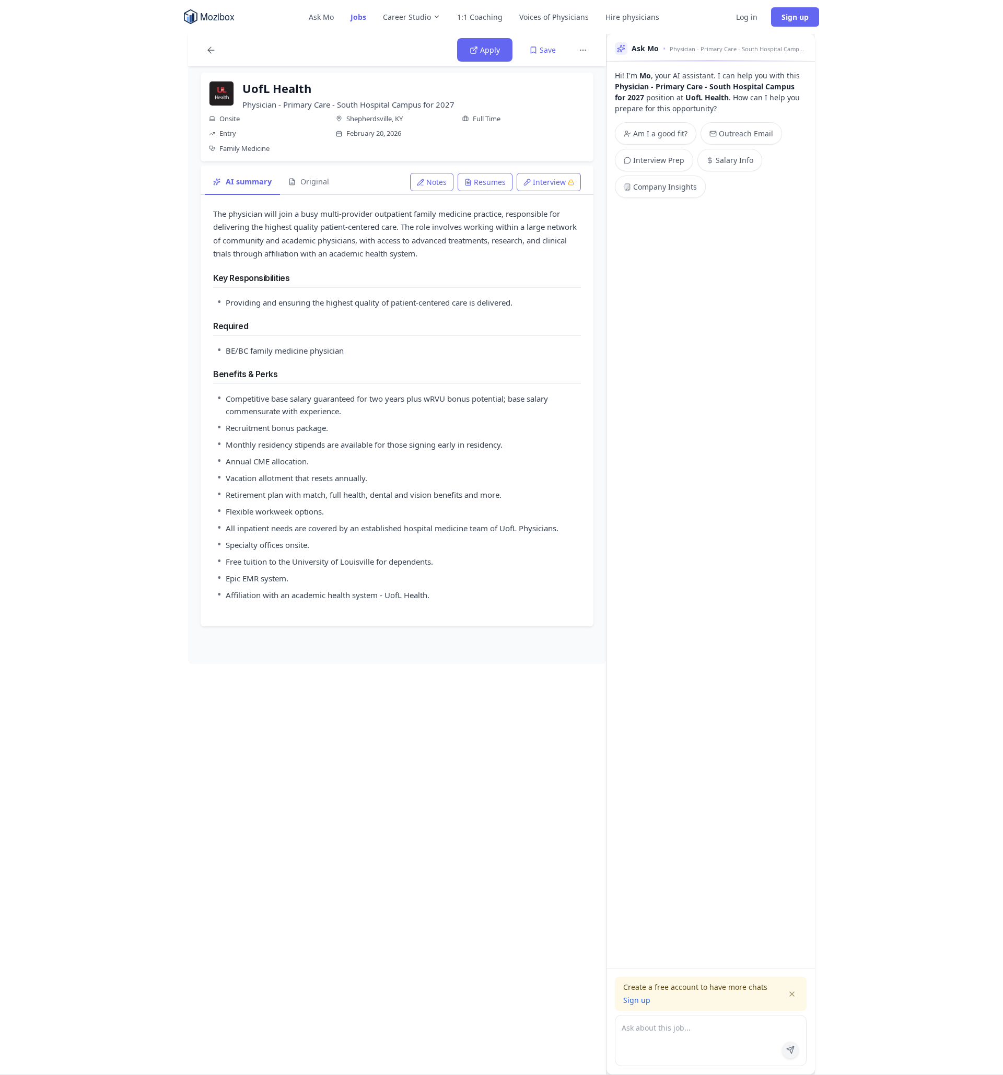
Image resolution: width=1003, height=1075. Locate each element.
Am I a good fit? (660, 133)
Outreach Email (746, 133)
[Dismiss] (792, 994)
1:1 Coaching (480, 17)
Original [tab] (314, 181)
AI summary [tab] (249, 181)
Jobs (358, 17)
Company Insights (665, 187)
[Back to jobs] (211, 50)
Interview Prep (658, 160)
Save (548, 50)
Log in (746, 17)
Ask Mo (321, 17)
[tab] (431, 182)
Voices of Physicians (554, 17)
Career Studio (407, 17)
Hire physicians (632, 17)
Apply (490, 50)
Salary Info (734, 160)
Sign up (795, 17)
